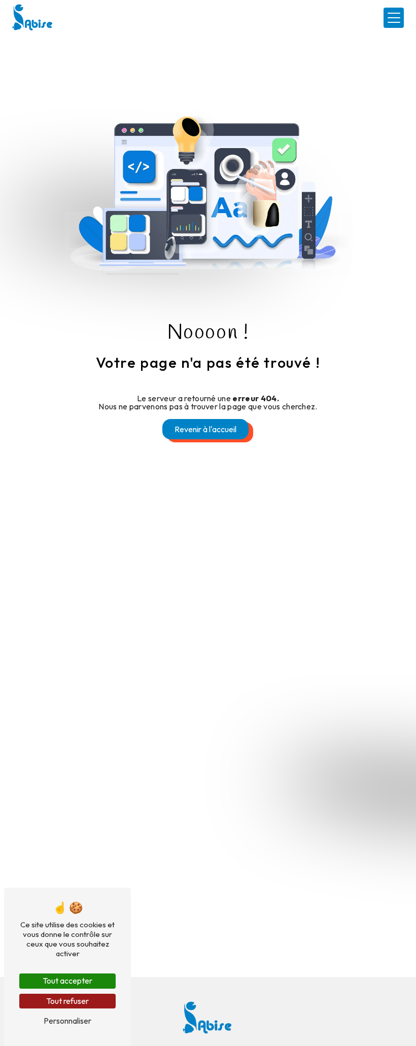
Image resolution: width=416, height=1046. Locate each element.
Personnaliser (67, 1021)
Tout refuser (67, 1001)
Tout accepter (67, 980)
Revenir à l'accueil (205, 429)
